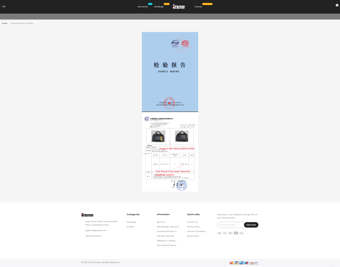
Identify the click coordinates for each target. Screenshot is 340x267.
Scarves (130, 226)
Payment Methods (165, 236)
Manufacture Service (166, 245)
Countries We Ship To (167, 231)
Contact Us (192, 222)
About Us (161, 222)
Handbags (131, 222)
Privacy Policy (193, 226)
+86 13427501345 (93, 236)
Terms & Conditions (196, 231)
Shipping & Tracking (166, 240)
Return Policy (193, 236)
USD (4, 6)
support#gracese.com (96, 230)
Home (4, 23)
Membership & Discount (168, 226)
